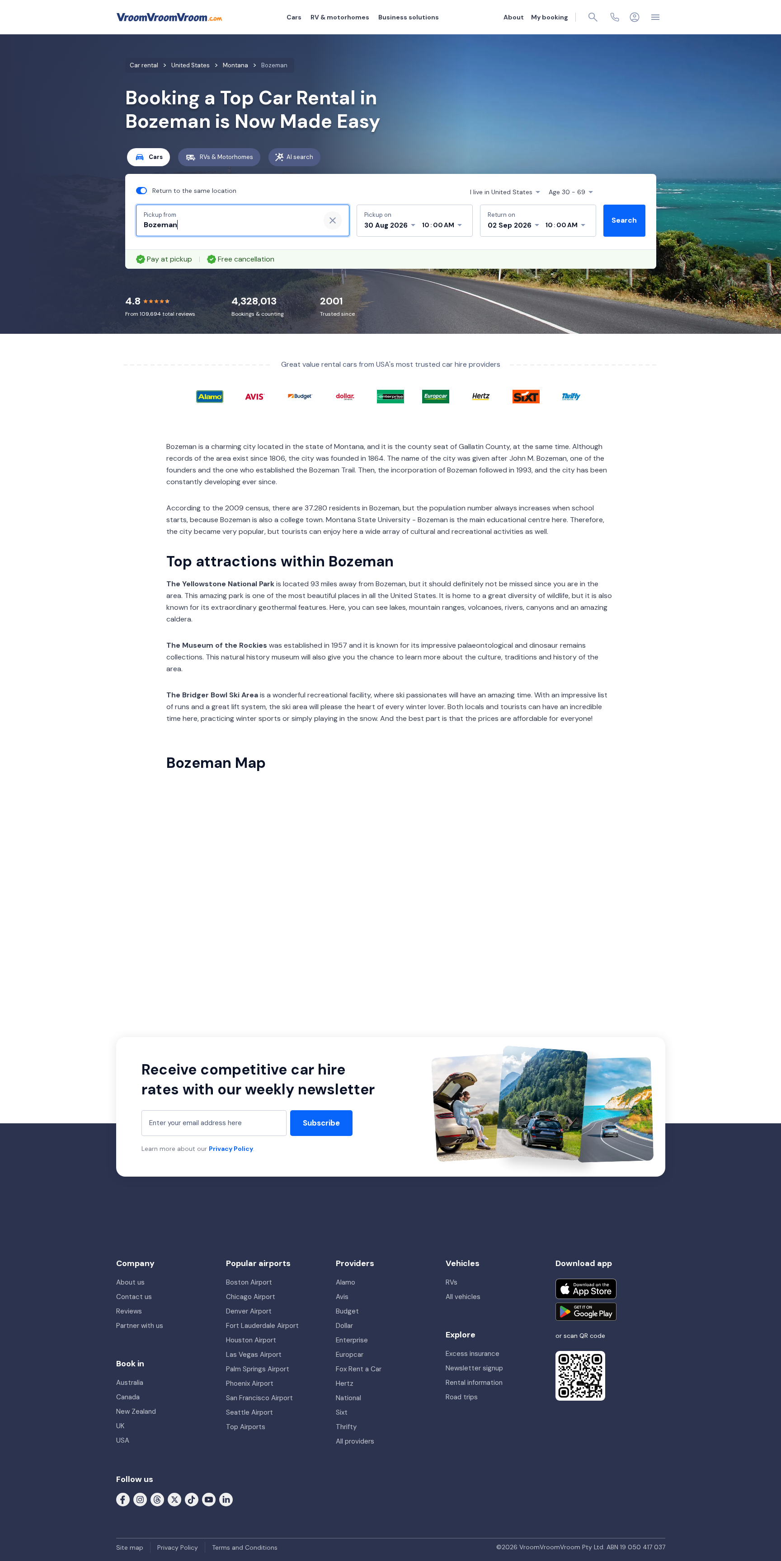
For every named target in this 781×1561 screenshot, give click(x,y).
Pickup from (160, 215)
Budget (347, 1311)
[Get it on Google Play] (585, 1312)
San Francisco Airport (259, 1397)
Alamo (345, 1282)
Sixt (342, 1412)
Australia (129, 1382)
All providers (355, 1441)
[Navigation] (655, 17)
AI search (300, 157)
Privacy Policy (231, 1149)
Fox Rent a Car (358, 1369)
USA (122, 1440)
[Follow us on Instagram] (140, 1499)
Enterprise (352, 1340)
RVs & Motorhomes (226, 157)
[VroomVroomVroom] (169, 17)
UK (120, 1425)
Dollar (344, 1325)
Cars (294, 17)
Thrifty (346, 1426)
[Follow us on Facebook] (123, 1499)
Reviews (129, 1311)
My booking (549, 17)
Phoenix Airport (249, 1383)
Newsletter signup (474, 1368)
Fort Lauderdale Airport (262, 1325)
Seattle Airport (249, 1412)
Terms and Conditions (245, 1547)
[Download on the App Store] (585, 1289)
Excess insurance (472, 1353)
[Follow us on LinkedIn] (226, 1499)
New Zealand (136, 1411)
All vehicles (463, 1296)
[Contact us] (615, 17)
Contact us (134, 1296)
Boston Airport (249, 1282)
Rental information (474, 1382)
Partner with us (139, 1325)
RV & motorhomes (340, 17)
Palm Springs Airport (257, 1369)
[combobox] (228, 225)
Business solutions (408, 17)
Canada (128, 1397)
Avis (342, 1296)
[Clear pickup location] (333, 220)
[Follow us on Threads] (157, 1499)
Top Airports (245, 1426)
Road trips (462, 1397)
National (348, 1397)
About (513, 17)
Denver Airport (249, 1311)
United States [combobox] (501, 192)
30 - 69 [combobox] (567, 192)
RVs (451, 1282)
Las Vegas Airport (254, 1354)
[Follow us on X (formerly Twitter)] (174, 1499)
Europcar (349, 1354)
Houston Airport (251, 1340)
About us (130, 1282)
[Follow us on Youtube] (209, 1499)
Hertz (344, 1383)
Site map (129, 1547)
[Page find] (593, 17)
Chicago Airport (250, 1296)
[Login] (635, 17)
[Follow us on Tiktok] (191, 1499)
